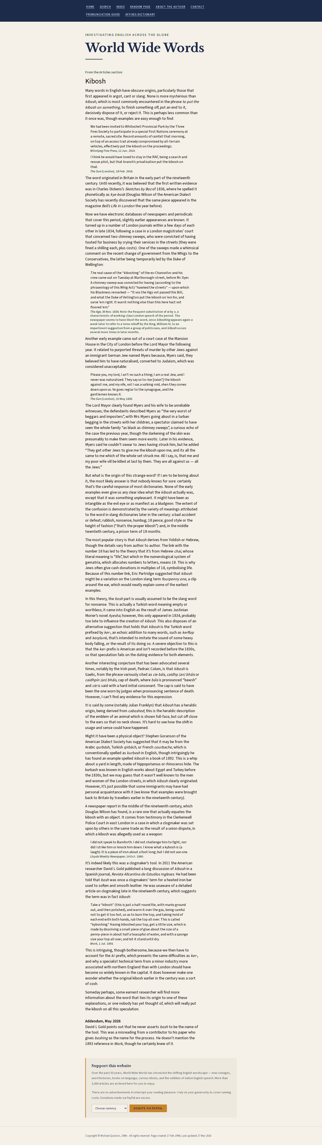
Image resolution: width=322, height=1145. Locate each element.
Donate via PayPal (148, 1108)
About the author (170, 7)
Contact (197, 7)
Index (120, 7)
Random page (140, 7)
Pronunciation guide (103, 14)
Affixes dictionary (140, 14)
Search (105, 7)
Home (90, 7)
